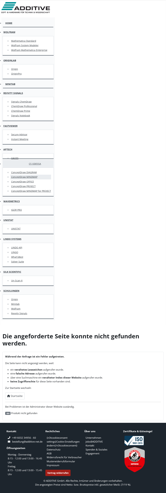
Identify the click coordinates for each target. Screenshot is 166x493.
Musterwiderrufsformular (61, 461)
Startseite (16, 396)
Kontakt (90, 445)
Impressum (53, 465)
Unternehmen (93, 437)
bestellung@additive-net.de (27, 441)
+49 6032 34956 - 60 (24, 437)
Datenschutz (53, 449)
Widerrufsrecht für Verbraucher (64, 457)
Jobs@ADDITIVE (94, 441)
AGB (49, 453)
